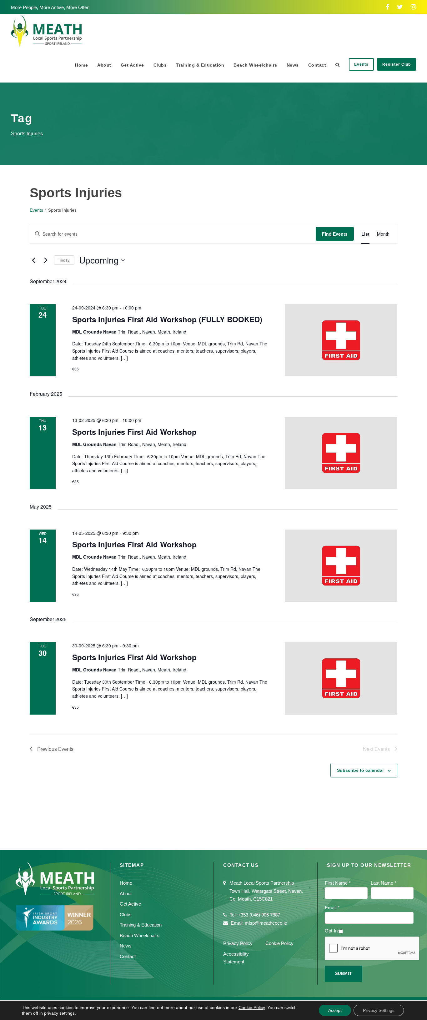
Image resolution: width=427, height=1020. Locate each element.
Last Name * (383, 883)
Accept (335, 1010)
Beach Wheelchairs (255, 65)
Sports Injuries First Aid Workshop (134, 431)
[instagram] (413, 6)
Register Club (396, 64)
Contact (317, 65)
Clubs (160, 65)
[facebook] (387, 6)
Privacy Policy (238, 943)
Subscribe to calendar (360, 770)
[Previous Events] (33, 260)
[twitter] (400, 6)
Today (64, 260)
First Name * (338, 883)
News (293, 65)
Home (81, 65)
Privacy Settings (378, 1010)
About (104, 65)
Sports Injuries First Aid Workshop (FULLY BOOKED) (167, 319)
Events (361, 64)
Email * (332, 907)
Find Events (335, 234)
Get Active (132, 65)
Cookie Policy (279, 943)
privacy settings (59, 1013)
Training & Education (200, 65)
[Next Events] (45, 260)
